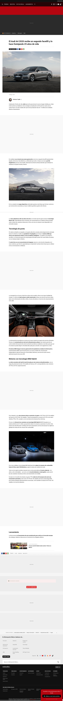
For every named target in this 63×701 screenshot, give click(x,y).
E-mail (23, 49)
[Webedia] (60, 1)
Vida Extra (13, 674)
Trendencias (47, 673)
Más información (33, 699)
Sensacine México (23, 689)
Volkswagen (20, 33)
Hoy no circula (20, 4)
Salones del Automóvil (5, 645)
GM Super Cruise (26, 652)
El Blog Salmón (55, 673)
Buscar (58, 662)
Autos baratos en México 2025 (19, 632)
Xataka (4, 673)
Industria (12, 4)
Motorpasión (38, 673)
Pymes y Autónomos (55, 675)
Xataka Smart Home (5, 679)
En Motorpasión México (33, 544)
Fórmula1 (5, 640)
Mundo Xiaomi (5, 681)
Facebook (51, 4)
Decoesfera (47, 674)
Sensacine (21, 673)
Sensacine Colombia (21, 691)
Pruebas (6, 4)
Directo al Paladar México (31, 690)
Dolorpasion (5, 648)
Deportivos (14, 33)
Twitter (56, 4)
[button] (17, 99)
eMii (4, 652)
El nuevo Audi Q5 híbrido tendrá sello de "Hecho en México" (40, 546)
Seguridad (15, 644)
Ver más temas (6, 656)
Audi (16, 553)
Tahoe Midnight (26, 648)
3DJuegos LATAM (14, 689)
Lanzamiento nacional (15, 649)
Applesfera (5, 676)
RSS (48, 655)
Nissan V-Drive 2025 (30, 632)
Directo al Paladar (31, 673)
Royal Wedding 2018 (16, 653)
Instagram (54, 4)
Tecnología (25, 644)
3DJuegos (13, 673)
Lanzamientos (29, 4)
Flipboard (21, 49)
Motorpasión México (38, 690)
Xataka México (5, 689)
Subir (57, 667)
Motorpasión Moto (39, 674)
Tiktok (60, 4)
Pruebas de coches (25, 641)
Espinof (21, 674)
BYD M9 (37, 632)
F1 (34, 4)
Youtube (58, 4)
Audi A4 (25, 553)
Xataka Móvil (5, 674)
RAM (24, 33)
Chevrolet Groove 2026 (45, 632)
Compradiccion (47, 676)
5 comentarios (13, 49)
